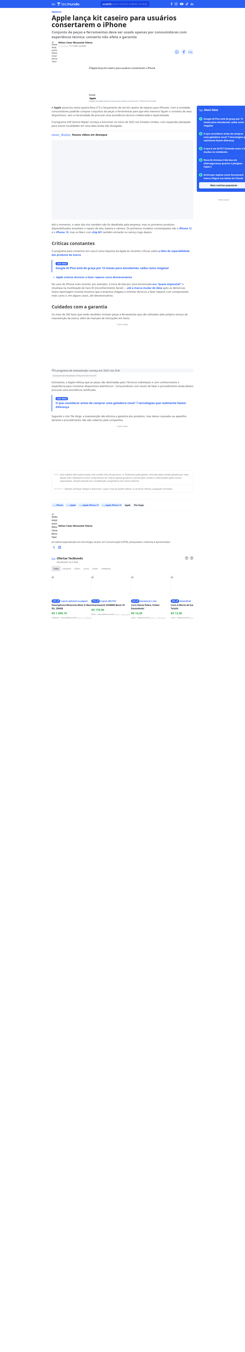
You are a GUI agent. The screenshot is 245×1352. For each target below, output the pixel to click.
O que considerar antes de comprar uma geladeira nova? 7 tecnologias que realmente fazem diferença (121, 405)
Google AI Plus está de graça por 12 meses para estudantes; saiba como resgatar (112, 268)
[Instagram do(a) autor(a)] (59, 547)
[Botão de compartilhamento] (177, 52)
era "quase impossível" (166, 284)
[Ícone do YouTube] (181, 4)
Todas (56, 568)
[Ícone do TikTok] (187, 4)
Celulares (66, 568)
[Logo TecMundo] (68, 4)
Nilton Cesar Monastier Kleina (75, 42)
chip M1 (97, 232)
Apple (92, 98)
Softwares (106, 568)
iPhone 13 (62, 232)
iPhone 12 (185, 228)
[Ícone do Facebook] (171, 4)
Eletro (77, 568)
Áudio (95, 568)
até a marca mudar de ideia (144, 288)
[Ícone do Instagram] (176, 4)
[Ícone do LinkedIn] (192, 4)
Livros (86, 568)
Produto (56, 12)
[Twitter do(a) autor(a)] (54, 547)
